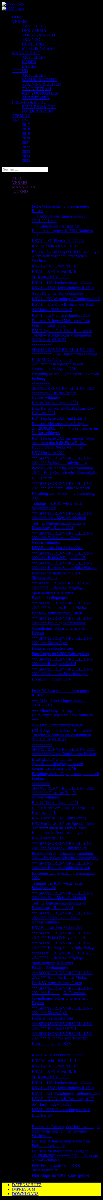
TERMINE (21, 116)
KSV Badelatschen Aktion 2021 (57, 548)
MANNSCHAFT (26, 53)
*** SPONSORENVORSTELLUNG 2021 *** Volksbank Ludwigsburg (62, 460)
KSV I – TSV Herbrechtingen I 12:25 (62, 282)
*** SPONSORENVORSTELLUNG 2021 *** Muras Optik (62, 640)
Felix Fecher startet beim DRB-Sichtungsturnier (56, 575)
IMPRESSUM (23, 1189)
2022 (26, 147)
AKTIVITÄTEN (36, 98)
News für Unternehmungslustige (57, 293)
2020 (26, 138)
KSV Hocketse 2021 (48, 453)
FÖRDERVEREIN (37, 111)
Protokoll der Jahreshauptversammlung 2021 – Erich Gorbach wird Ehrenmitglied (65, 470)
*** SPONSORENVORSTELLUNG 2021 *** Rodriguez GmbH (62, 661)
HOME (18, 17)
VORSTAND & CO (38, 35)
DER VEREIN (34, 30)
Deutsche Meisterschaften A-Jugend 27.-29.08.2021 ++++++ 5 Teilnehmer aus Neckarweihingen (65, 428)
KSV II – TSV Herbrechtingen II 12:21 (63, 288)
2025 (26, 160)
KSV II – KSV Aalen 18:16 (54, 271)
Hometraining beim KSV (52, 679)
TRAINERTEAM (36, 89)
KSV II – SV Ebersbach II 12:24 (58, 240)
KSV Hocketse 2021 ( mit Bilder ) (59, 418)
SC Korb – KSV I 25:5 (50, 277)
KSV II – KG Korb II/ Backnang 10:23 (63, 304)
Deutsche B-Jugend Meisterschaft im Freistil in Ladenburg (61, 323)
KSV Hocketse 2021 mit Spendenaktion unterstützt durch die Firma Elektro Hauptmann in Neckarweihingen (63, 442)
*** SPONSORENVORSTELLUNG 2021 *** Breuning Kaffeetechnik (62, 620)
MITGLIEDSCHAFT (39, 48)
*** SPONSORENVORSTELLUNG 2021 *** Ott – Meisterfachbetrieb (62, 515)
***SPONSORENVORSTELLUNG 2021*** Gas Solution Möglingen (62, 585)
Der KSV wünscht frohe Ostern (57, 613)
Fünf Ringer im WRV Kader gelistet (60, 654)
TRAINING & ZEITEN (41, 84)
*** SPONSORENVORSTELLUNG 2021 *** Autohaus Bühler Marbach (62, 605)
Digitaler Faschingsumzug (52, 648)
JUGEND (20, 71)
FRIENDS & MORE (29, 102)
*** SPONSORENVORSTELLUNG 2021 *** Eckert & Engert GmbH (62, 555)
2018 (26, 129)
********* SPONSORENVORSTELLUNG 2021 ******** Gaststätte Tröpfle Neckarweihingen (63, 391)
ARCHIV (20, 120)
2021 (26, 142)
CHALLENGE (34, 44)
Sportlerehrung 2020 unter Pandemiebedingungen (52, 595)
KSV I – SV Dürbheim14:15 (55, 266)
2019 (26, 133)
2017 (26, 124)
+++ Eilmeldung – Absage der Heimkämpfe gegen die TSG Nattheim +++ (62, 230)
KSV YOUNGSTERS (40, 93)
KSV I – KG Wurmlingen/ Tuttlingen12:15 (66, 299)
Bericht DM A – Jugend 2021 (55, 403)
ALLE (17, 178)
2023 (26, 151)
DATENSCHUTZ (27, 1185)
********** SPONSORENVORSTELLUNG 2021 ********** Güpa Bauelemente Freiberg (64, 349)
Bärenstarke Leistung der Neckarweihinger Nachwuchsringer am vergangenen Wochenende (66, 256)
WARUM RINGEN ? (39, 80)
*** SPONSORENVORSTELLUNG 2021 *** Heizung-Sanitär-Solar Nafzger (64, 565)
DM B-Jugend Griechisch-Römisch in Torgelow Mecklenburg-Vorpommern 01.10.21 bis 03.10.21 (62, 335)
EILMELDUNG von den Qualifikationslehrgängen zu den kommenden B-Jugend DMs (57, 364)
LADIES (29, 66)
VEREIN (19, 21)
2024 (26, 156)
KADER (29, 62)
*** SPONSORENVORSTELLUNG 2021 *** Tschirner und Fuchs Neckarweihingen (62, 537)
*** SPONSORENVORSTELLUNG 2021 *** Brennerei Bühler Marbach (62, 485)
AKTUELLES (34, 26)
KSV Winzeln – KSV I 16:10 (55, 246)
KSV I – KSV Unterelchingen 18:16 (61, 315)
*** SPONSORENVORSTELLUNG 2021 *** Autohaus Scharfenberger (62, 671)
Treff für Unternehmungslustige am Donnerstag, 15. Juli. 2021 (59, 525)
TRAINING (32, 39)
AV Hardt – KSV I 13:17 (52, 310)
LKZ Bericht (42, 478)
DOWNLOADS (25, 1194)
